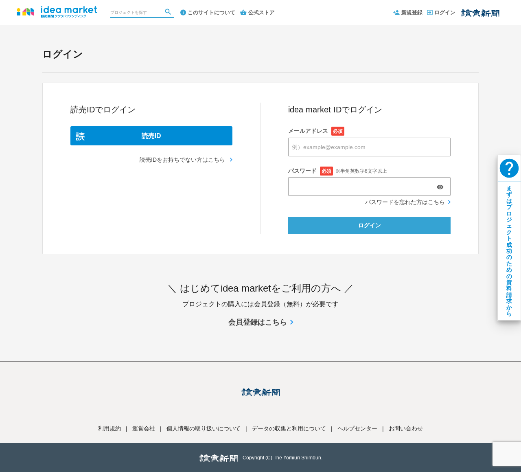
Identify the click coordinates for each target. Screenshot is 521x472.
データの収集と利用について (289, 428)
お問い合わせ (406, 428)
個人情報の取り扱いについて (203, 428)
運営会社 (143, 428)
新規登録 (411, 12)
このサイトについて (211, 12)
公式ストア (261, 12)
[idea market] (57, 8)
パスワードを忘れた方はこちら (405, 202)
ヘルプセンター (357, 428)
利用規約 (109, 428)
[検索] (169, 12)
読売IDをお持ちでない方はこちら (183, 159)
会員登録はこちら (257, 322)
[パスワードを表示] (440, 187)
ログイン (444, 12)
